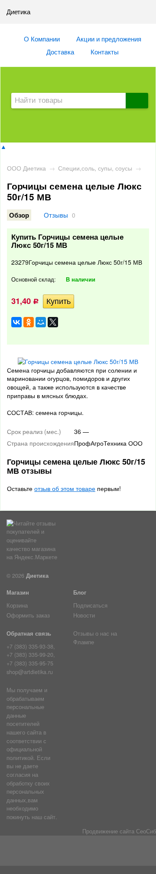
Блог (79, 592)
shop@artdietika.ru (29, 672)
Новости (84, 615)
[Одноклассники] (28, 322)
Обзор (19, 215)
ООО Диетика (26, 168)
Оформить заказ (28, 615)
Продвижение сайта (108, 831)
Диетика (37, 576)
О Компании (42, 38)
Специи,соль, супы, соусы (95, 168)
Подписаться (90, 605)
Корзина (17, 605)
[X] (53, 322)
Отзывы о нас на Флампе (95, 638)
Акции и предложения (108, 38)
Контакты (105, 51)
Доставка (60, 51)
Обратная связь (28, 633)
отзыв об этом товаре (64, 488)
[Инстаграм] (78, 852)
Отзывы (56, 214)
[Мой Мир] (41, 322)
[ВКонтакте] (16, 322)
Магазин (17, 592)
